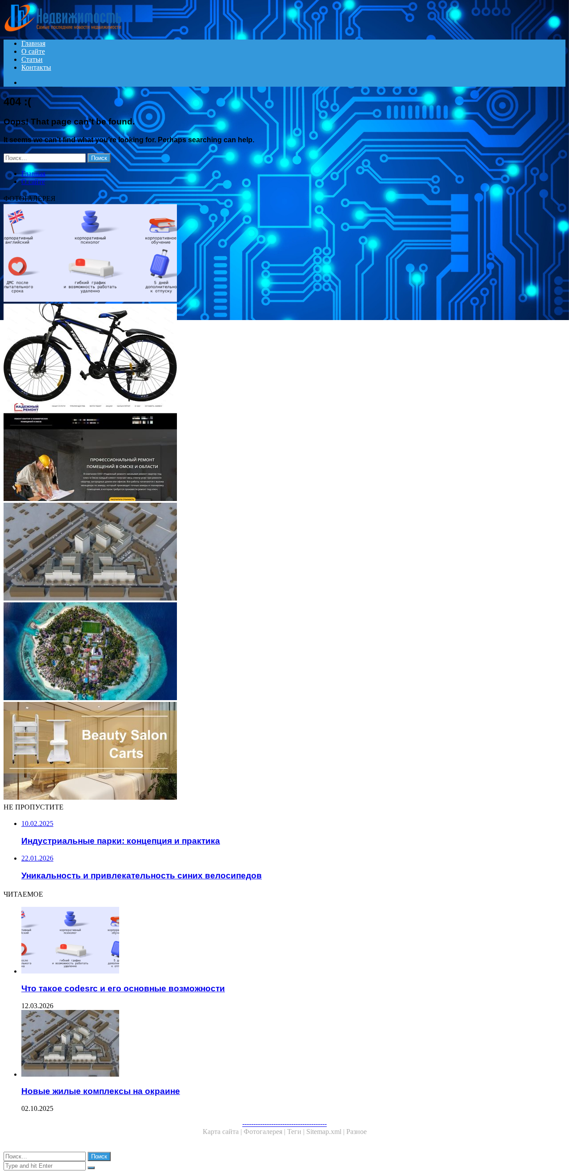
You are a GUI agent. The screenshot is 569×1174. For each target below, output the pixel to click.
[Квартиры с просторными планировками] (270, 453)
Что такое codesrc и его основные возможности (123, 988)
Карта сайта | (223, 1131)
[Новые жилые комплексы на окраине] (270, 552)
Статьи (32, 59)
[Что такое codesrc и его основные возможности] (270, 254)
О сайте (33, 51)
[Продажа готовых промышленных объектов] (270, 751)
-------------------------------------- (284, 1123)
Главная (33, 43)
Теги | (296, 1131)
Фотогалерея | (265, 1131)
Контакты (36, 67)
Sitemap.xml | (326, 1131)
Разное (356, 1131)
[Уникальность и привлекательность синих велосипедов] (270, 353)
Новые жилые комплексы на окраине (100, 1091)
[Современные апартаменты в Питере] (270, 652)
